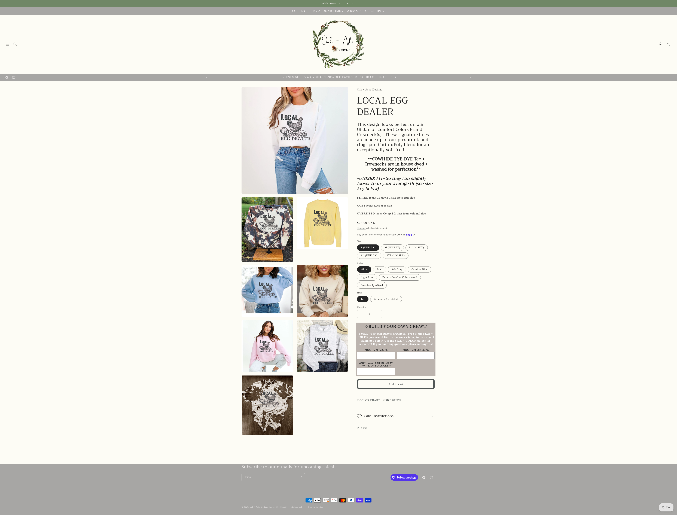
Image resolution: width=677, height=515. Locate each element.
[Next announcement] (470, 77)
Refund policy (298, 507)
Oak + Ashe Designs (259, 507)
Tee (363, 299)
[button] (7, 44)
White (364, 269)
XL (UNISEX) (369, 255)
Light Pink (367, 277)
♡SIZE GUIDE (392, 400)
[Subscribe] (301, 477)
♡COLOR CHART (368, 400)
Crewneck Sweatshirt (386, 299)
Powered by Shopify (278, 507)
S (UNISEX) (368, 247)
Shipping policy (315, 507)
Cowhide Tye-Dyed (372, 285)
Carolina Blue (419, 269)
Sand (379, 269)
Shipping (361, 228)
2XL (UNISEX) (396, 255)
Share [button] (364, 428)
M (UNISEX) (392, 247)
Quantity (361, 307)
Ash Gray (396, 269)
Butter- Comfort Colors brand (399, 277)
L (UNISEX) (416, 247)
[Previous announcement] (207, 77)
